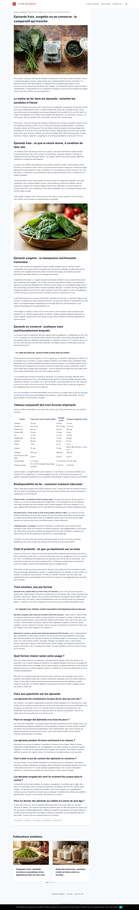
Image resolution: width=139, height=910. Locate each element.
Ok (121, 907)
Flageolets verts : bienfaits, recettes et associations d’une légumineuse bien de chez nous (30, 872)
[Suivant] (85, 861)
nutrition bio (47, 820)
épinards (27, 820)
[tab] (46, 882)
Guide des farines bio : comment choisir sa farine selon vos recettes (70, 872)
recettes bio (57, 820)
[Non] (137, 907)
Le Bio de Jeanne (92, 4)
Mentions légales (58, 894)
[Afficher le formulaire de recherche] (126, 4)
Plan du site (79, 894)
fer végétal (36, 820)
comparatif (18, 820)
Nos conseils (106, 4)
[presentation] (31, 853)
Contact (70, 894)
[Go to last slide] (16, 861)
